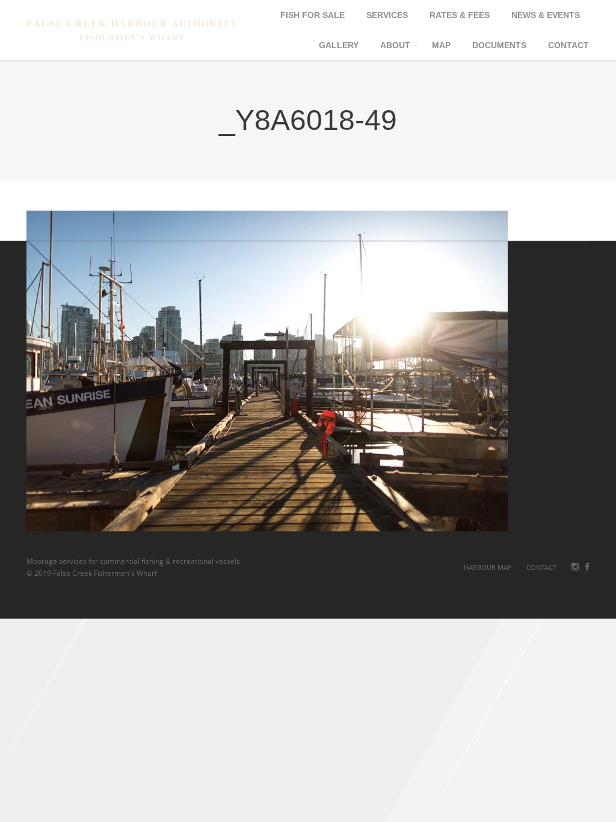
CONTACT (541, 567)
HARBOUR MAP (488, 567)
